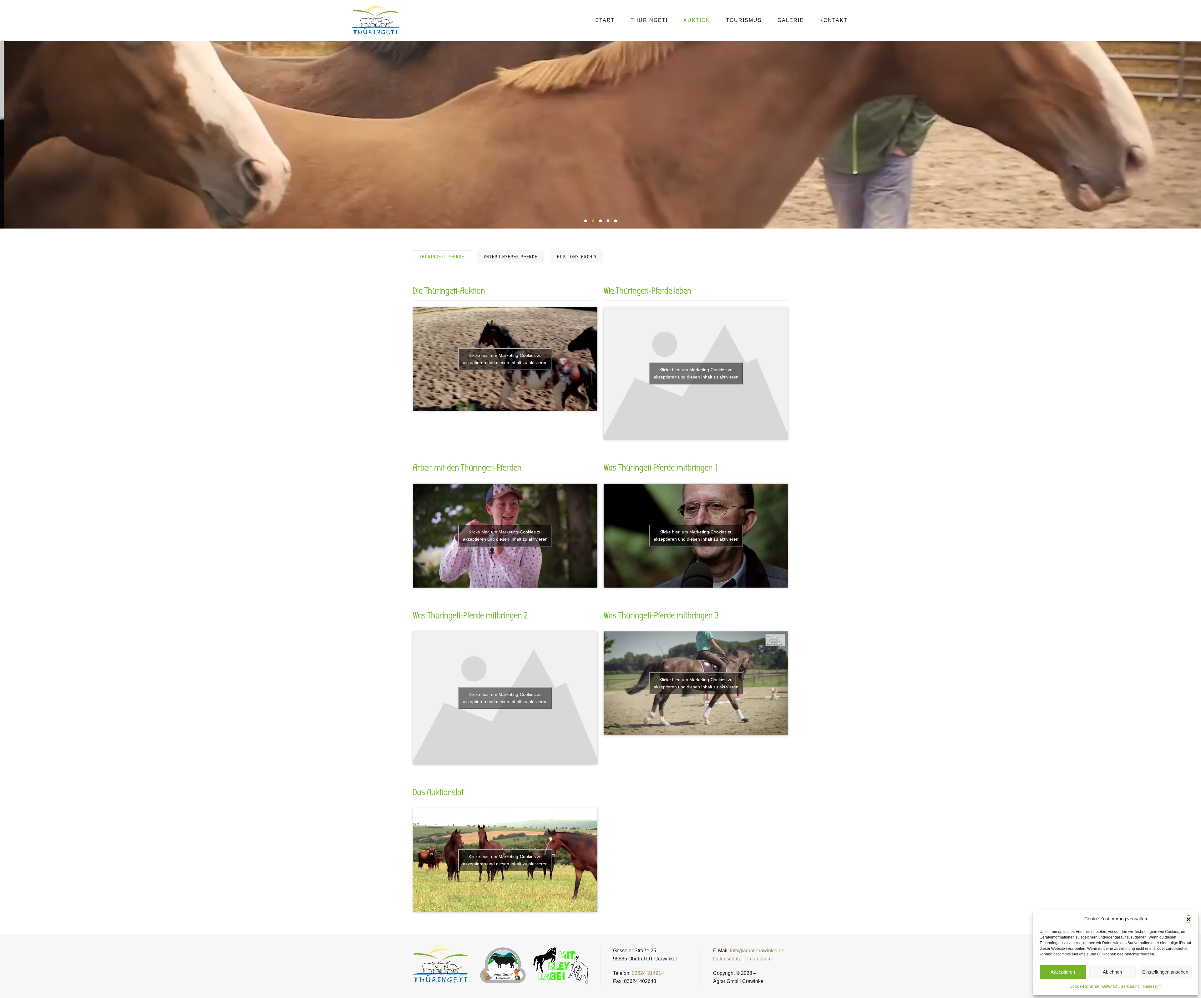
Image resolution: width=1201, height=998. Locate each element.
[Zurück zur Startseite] (376, 20)
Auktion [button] (696, 20)
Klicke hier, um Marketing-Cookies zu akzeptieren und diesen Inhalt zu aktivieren (505, 359)
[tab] (585, 220)
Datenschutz (727, 958)
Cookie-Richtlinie (1084, 986)
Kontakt (833, 20)
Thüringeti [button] (649, 20)
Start (605, 20)
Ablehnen (1112, 972)
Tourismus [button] (744, 20)
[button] (1188, 919)
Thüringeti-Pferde (441, 257)
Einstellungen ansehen (1165, 972)
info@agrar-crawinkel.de (757, 950)
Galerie (791, 20)
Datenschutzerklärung (1121, 986)
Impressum (1152, 986)
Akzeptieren (1063, 972)
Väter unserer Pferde (511, 257)
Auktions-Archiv (577, 257)
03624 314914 (648, 973)
